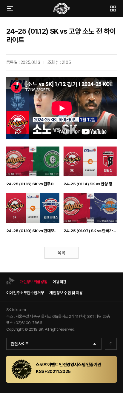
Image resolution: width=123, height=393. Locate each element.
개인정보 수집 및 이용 (66, 292)
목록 (61, 252)
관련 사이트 (20, 343)
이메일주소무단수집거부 (25, 292)
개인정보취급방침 (33, 281)
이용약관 (59, 281)
